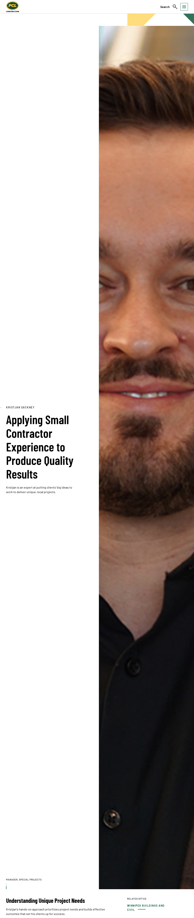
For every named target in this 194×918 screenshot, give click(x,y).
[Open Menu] (184, 7)
